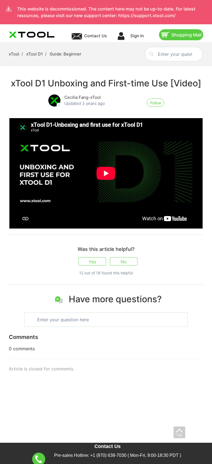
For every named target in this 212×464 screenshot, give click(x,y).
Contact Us (95, 35)
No (124, 261)
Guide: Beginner (65, 54)
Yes (92, 261)
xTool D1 (34, 54)
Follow (155, 102)
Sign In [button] (136, 35)
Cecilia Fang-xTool (82, 97)
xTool (14, 54)
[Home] (31, 35)
